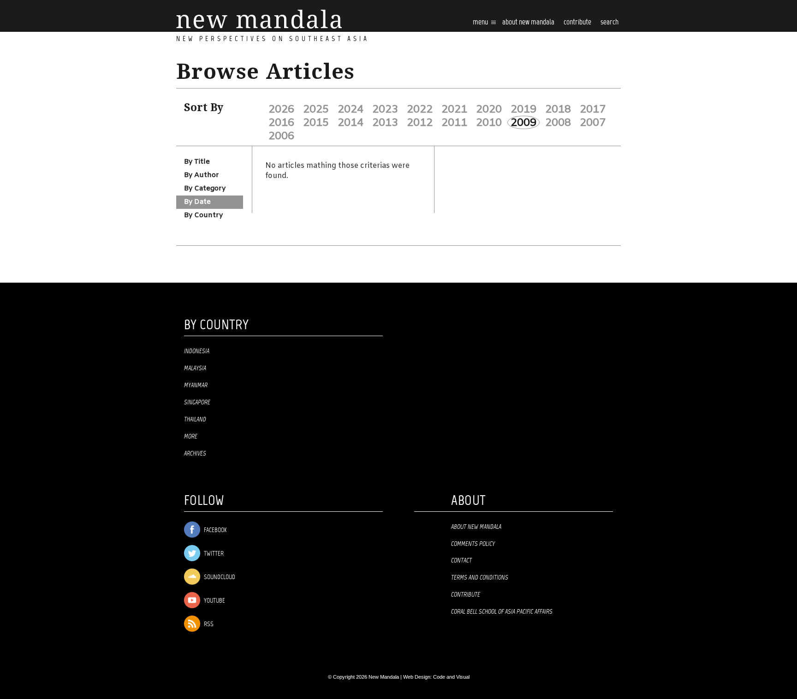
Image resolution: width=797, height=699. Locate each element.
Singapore (197, 402)
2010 (489, 122)
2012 (420, 122)
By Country (203, 215)
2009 (523, 122)
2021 (454, 109)
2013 (385, 122)
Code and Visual (451, 677)
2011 (454, 122)
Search (610, 22)
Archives (195, 453)
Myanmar (196, 385)
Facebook (214, 530)
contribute (577, 22)
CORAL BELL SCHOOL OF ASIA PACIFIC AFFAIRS (502, 612)
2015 (316, 122)
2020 (489, 109)
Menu (481, 22)
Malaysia (195, 368)
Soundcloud (218, 577)
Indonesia (196, 351)
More (190, 436)
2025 (316, 109)
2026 (281, 109)
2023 (385, 109)
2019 (523, 109)
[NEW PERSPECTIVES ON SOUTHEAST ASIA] (259, 19)
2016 (281, 122)
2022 (420, 109)
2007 (593, 122)
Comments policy (473, 544)
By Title (197, 161)
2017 (593, 109)
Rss (208, 624)
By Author (201, 175)
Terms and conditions (479, 577)
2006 (281, 136)
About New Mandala (528, 22)
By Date (197, 202)
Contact (461, 560)
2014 (350, 122)
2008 (558, 122)
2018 (558, 109)
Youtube (213, 601)
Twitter (213, 554)
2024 (350, 109)
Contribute (465, 594)
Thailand (195, 419)
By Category (205, 188)
